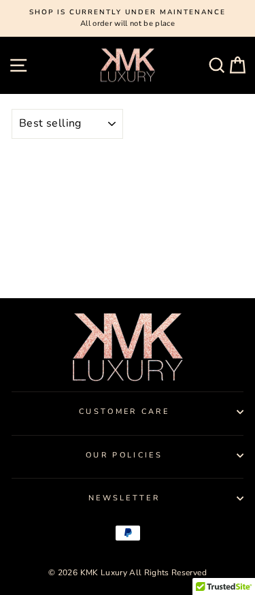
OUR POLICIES (124, 455)
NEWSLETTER (124, 498)
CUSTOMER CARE (124, 411)
